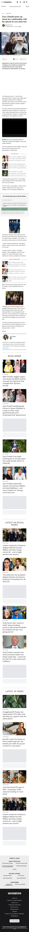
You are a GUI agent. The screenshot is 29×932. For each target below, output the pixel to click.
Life (3, 13)
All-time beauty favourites (7, 863)
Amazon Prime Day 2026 (15, 6)
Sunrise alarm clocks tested (21, 863)
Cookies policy (14, 909)
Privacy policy (14, 907)
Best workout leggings (7, 878)
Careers (14, 911)
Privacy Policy (11, 213)
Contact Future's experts (14, 900)
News (20, 26)
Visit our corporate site (21, 927)
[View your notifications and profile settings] (17, 2)
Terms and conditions (14, 904)
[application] (14, 127)
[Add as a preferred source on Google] (14, 920)
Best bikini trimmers (8, 875)
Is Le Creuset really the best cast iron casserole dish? (7, 866)
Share (5, 59)
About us (14, 898)
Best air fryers (21, 875)
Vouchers (14, 869)
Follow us (16, 59)
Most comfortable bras (21, 878)
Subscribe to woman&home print (9, 885)
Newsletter (24, 59)
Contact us (14, 902)
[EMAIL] (11, 338)
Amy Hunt (9, 25)
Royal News (8, 13)
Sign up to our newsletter (20, 884)
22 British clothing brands (21, 865)
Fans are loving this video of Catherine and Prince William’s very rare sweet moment (14, 141)
